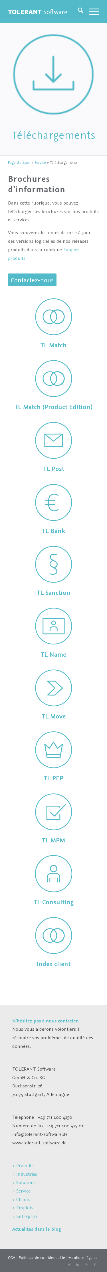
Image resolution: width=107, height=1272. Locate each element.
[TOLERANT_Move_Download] (54, 688)
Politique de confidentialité (42, 1257)
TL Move (54, 716)
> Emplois (22, 1207)
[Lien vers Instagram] (86, 1265)
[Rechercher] (77, 11)
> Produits (23, 1165)
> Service (21, 1191)
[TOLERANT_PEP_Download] (54, 750)
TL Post (53, 468)
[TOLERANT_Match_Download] (54, 317)
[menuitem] (77, 11)
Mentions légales (82, 1257)
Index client (53, 963)
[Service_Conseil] (54, 874)
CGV (11, 1257)
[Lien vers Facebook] (94, 1265)
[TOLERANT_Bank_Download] (54, 502)
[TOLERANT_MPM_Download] (54, 812)
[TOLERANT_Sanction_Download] (54, 564)
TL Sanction (53, 592)
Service (40, 162)
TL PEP (53, 778)
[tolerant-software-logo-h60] (37, 11)
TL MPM (53, 840)
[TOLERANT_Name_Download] (54, 626)
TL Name (53, 654)
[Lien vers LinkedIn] (77, 1265)
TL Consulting (54, 902)
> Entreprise (25, 1216)
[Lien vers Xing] (69, 1265)
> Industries (24, 1174)
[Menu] (91, 11)
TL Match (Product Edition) (53, 407)
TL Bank (53, 530)
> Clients (21, 1199)
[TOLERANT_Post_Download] (54, 440)
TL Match (54, 345)
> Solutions (24, 1182)
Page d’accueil (19, 162)
